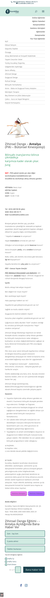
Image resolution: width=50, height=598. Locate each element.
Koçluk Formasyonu (12, 103)
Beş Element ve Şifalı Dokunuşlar (18, 95)
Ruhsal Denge (10, 81)
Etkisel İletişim (10, 45)
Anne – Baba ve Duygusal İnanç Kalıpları (20, 88)
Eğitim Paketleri (38, 21)
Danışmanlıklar (39, 25)
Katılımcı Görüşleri (37, 28)
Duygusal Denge (11, 77)
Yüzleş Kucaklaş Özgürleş (15, 63)
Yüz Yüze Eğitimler (37, 39)
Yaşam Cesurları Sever (13, 59)
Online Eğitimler (38, 18)
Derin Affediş (10, 70)
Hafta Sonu (12, 561)
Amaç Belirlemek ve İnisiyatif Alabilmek (20, 56)
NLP (6, 41)
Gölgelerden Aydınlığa (13, 67)
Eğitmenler (40, 32)
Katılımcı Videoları (36, 493)
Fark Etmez (12, 564)
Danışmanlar (40, 35)
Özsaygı (8, 52)
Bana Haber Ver (34, 569)
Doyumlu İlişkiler (11, 49)
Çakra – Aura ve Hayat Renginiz (17, 99)
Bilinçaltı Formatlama (13, 85)
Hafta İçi (11, 558)
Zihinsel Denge (11, 74)
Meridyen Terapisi (12, 92)
